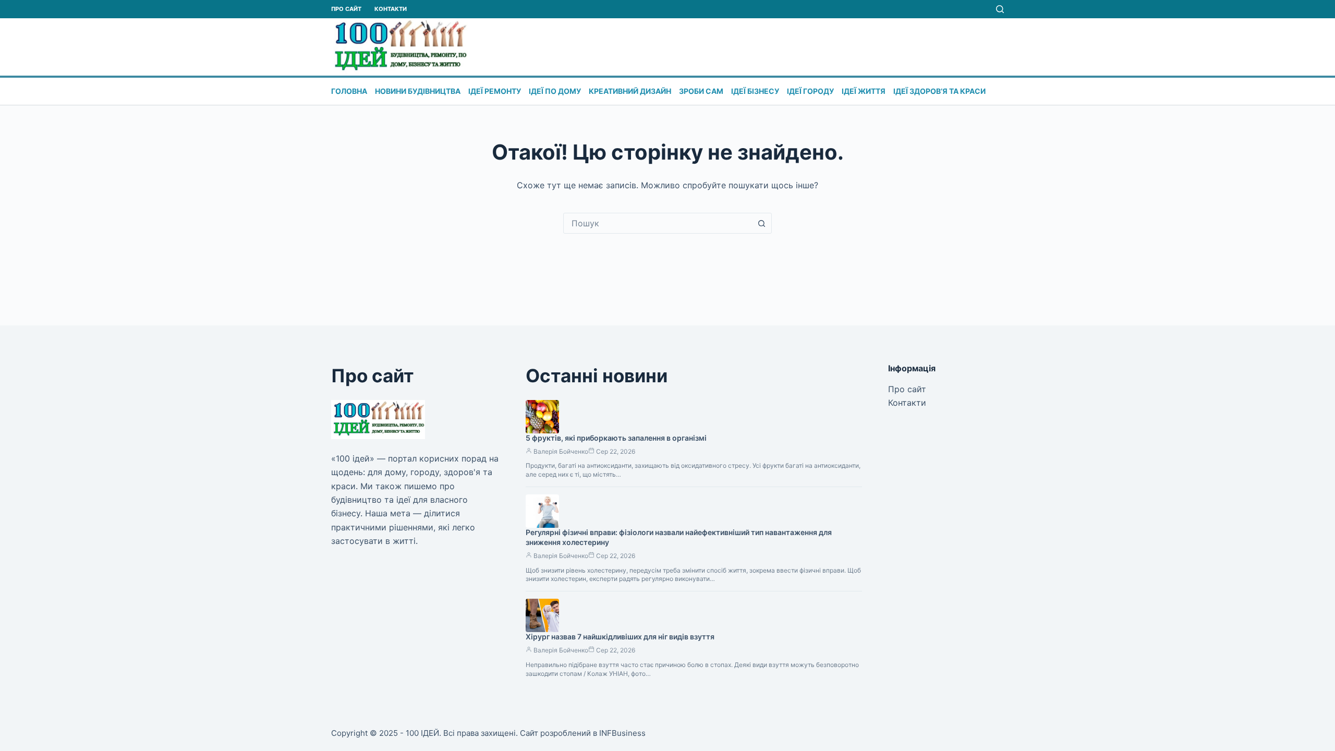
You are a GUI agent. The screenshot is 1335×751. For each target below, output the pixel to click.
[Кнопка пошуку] (761, 223)
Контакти (390, 9)
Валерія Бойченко (560, 451)
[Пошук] (1000, 9)
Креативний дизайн (630, 91)
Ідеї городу (810, 91)
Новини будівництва (417, 91)
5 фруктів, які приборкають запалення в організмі (616, 437)
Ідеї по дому (555, 91)
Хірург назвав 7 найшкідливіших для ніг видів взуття (620, 636)
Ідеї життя (863, 91)
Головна (349, 91)
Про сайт (346, 9)
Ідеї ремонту (494, 91)
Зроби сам (701, 91)
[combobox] (657, 223)
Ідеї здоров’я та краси (939, 91)
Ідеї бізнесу (755, 91)
